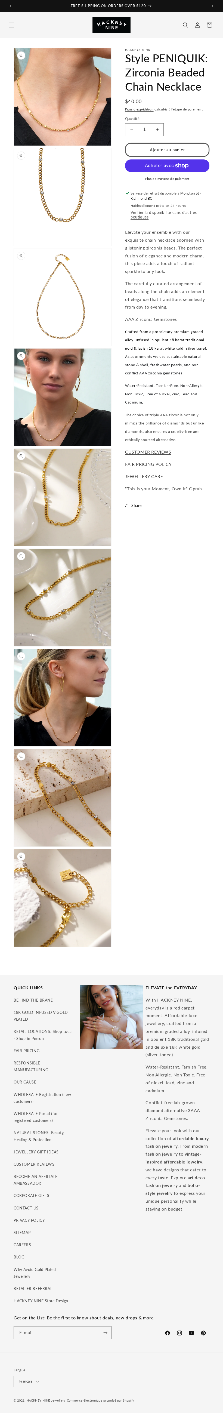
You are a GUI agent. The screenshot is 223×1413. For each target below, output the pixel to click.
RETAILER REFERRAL (33, 1288)
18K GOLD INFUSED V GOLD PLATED (41, 1015)
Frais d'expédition (139, 109)
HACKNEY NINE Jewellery (46, 1400)
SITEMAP (22, 1232)
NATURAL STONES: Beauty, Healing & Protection (39, 1136)
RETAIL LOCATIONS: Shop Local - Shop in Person (43, 1034)
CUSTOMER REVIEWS (148, 451)
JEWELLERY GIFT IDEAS (36, 1152)
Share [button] (136, 505)
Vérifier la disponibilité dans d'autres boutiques (164, 214)
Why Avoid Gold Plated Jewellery (35, 1273)
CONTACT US (26, 1208)
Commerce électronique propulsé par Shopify (100, 1400)
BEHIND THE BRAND (34, 1000)
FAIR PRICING (26, 1050)
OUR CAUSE (25, 1082)
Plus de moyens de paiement (167, 179)
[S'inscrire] (105, 1332)
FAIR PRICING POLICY (148, 464)
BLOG (19, 1257)
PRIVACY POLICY (29, 1220)
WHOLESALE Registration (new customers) (42, 1098)
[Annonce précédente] (11, 6)
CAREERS (22, 1244)
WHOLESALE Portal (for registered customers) (36, 1117)
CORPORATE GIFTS (31, 1195)
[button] (11, 25)
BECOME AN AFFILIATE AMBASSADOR (35, 1180)
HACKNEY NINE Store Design (41, 1300)
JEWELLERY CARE (144, 476)
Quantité (132, 118)
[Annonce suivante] (212, 6)
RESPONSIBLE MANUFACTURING (31, 1066)
